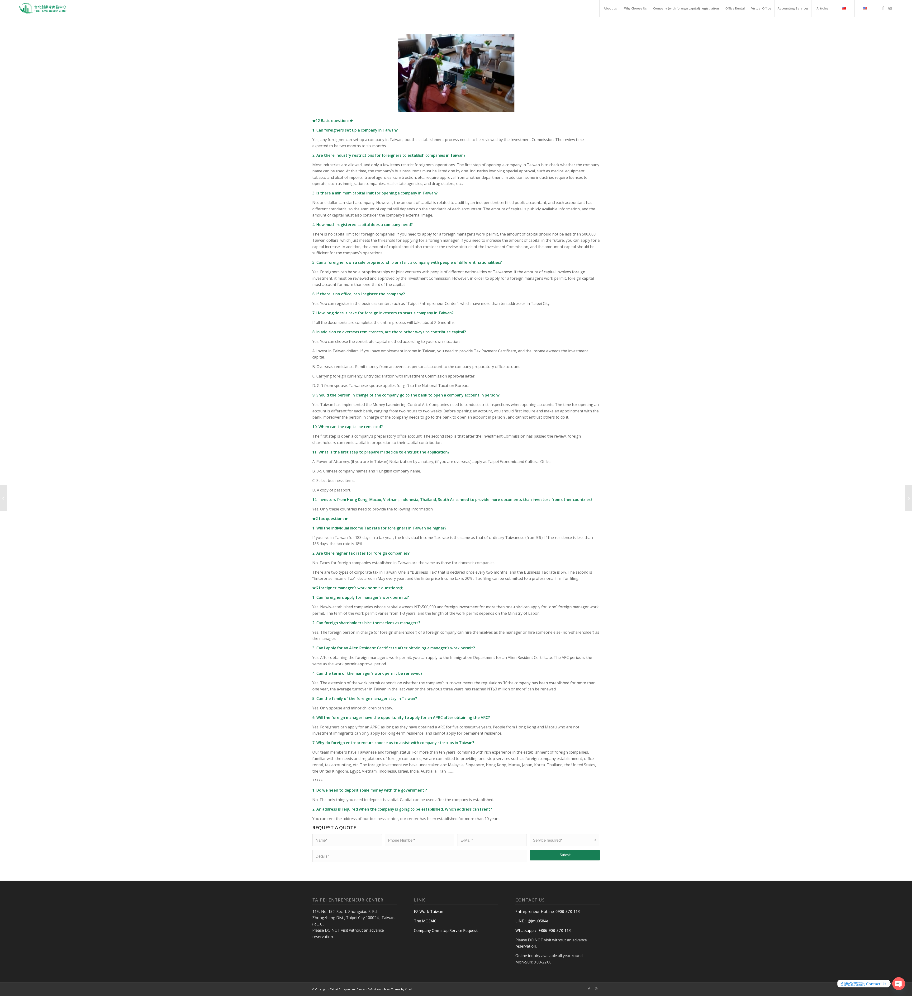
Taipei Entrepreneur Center (348, 989)
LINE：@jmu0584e (531, 921)
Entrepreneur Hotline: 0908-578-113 (547, 911)
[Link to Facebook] (883, 8)
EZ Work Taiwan (428, 911)
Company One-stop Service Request (446, 930)
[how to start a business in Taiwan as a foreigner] (3, 498)
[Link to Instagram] (890, 8)
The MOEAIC (425, 921)
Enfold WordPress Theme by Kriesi (390, 989)
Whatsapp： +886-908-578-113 (543, 930)
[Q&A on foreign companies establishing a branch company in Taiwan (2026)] (908, 498)
